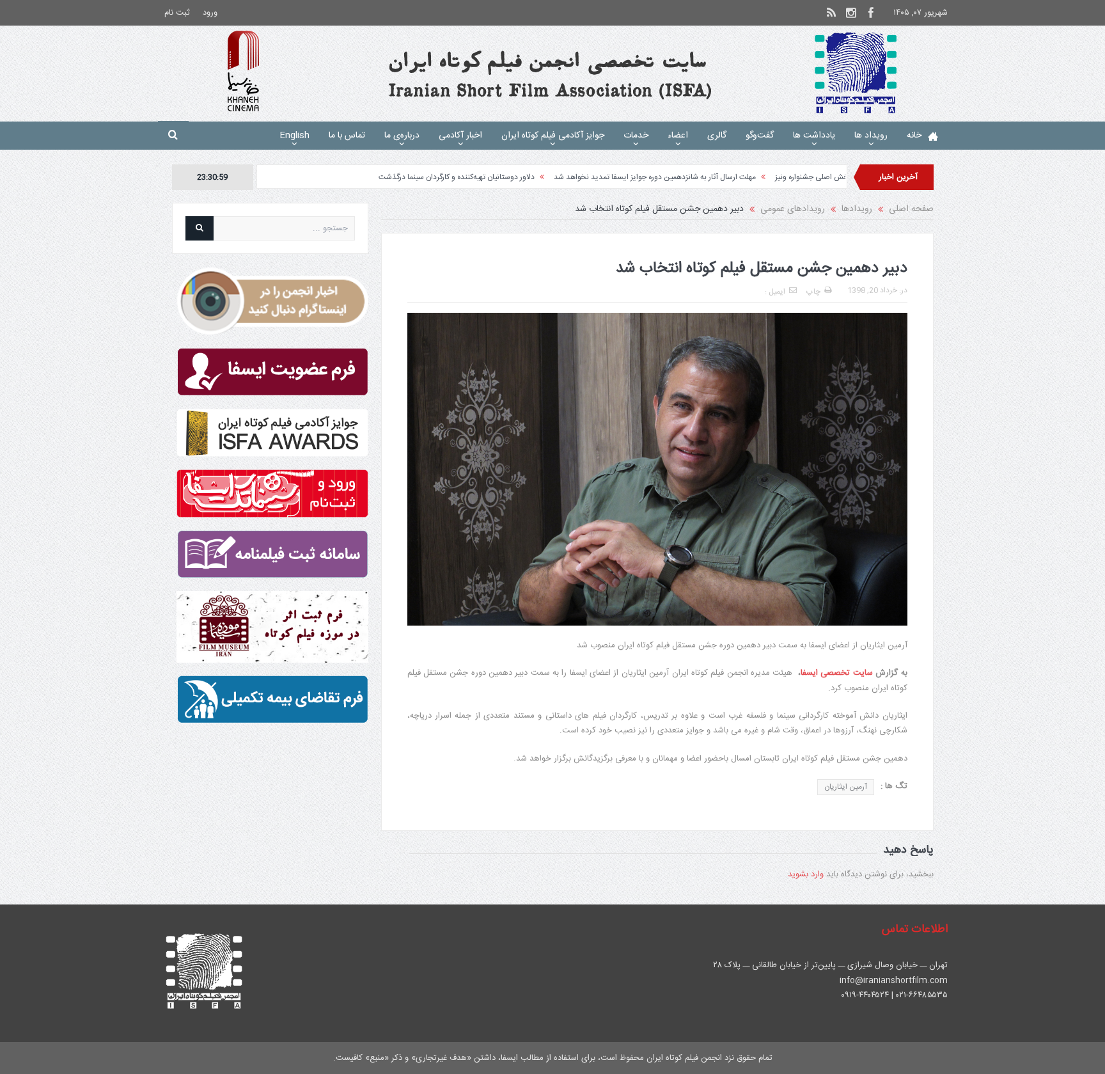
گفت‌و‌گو (760, 135)
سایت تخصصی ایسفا (837, 673)
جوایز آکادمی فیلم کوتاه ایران (552, 135)
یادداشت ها (814, 135)
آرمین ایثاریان (845, 786)
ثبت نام (177, 13)
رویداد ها (871, 135)
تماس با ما (347, 135)
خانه (914, 135)
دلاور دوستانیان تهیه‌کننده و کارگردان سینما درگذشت (513, 177)
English (294, 135)
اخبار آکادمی (460, 135)
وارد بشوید (806, 874)
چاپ (813, 291)
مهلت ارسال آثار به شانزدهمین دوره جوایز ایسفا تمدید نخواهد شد (712, 177)
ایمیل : (775, 291)
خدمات (635, 135)
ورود (210, 13)
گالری (716, 135)
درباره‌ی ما (401, 135)
